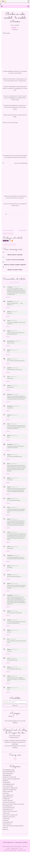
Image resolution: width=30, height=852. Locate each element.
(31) (8, 800)
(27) (7, 809)
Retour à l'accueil (8, 233)
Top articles (24, 846)
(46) (8, 786)
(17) (10, 815)
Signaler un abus (14, 848)
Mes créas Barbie (15, 25)
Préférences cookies (22, 850)
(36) (8, 791)
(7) (5, 827)
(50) (6, 782)
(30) (13, 804)
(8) (13, 825)
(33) (8, 795)
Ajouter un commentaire (14, 282)
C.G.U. (21, 848)
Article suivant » (22, 230)
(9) (7, 824)
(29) (7, 806)
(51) (6, 780)
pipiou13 (15, 745)
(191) (9, 771)
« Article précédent (8, 230)
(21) (6, 813)
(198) (8, 770)
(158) (8, 773)
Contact (8, 848)
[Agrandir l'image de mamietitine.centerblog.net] (15, 214)
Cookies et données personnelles (10, 850)
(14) (9, 816)
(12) (6, 818)
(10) (8, 822)
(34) (6, 793)
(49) (8, 784)
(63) (9, 777)
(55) (11, 779)
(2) (5, 829)
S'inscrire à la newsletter (9, 244)
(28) (9, 807)
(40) (10, 788)
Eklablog (24, 842)
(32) (7, 797)
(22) (10, 811)
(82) (7, 775)
